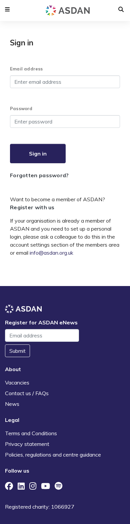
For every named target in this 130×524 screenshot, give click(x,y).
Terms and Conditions (31, 433)
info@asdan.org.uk (51, 252)
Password (21, 108)
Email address (26, 68)
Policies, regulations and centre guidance (53, 454)
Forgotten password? (39, 175)
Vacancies (17, 382)
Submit (17, 350)
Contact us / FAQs (27, 393)
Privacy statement (27, 444)
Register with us (32, 207)
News (12, 404)
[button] (7, 9)
